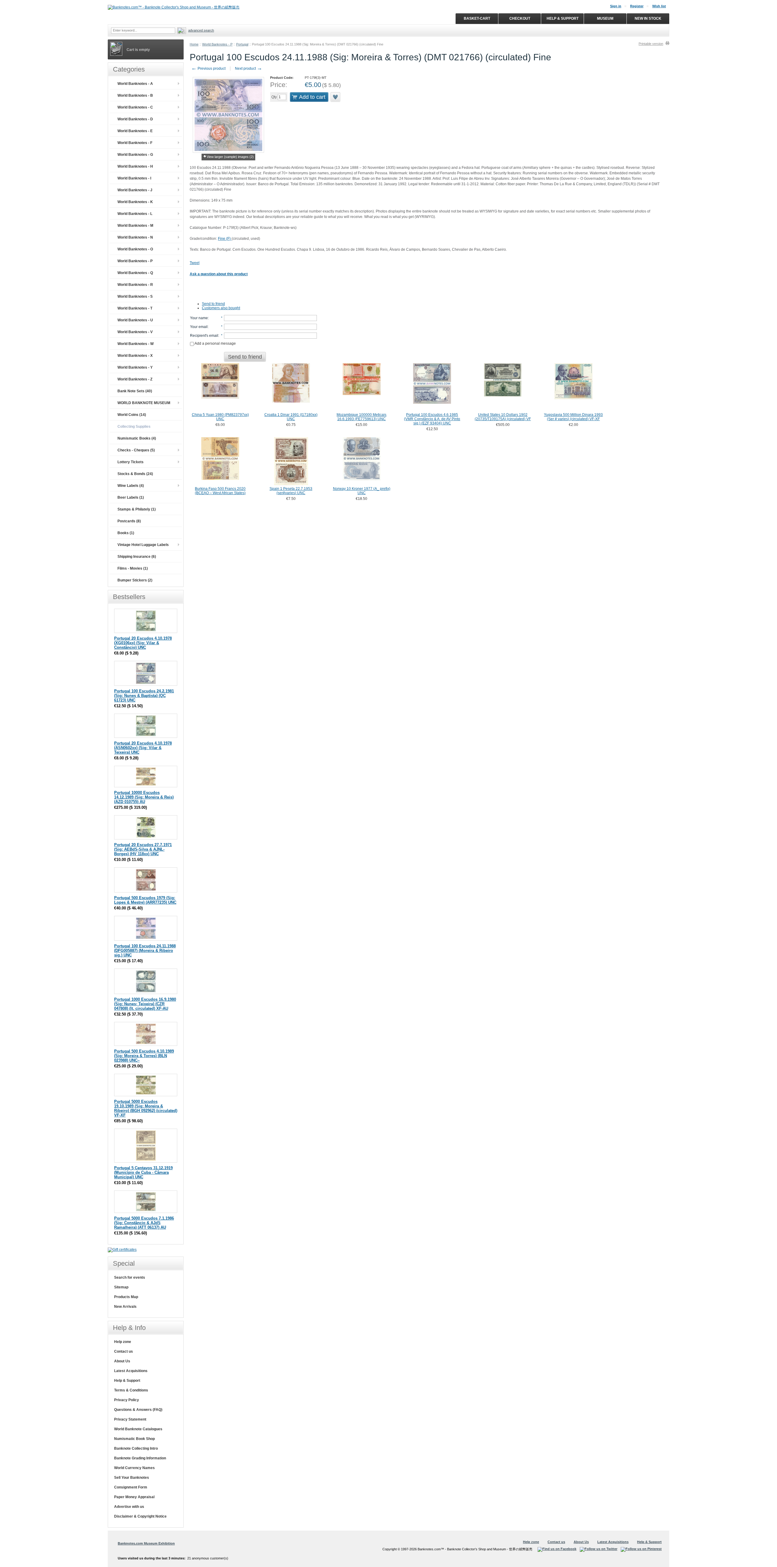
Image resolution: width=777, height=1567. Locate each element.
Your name (199, 318)
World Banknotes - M (135, 225)
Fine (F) (225, 238)
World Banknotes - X (135, 355)
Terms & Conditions (131, 1390)
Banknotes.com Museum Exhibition (146, 1543)
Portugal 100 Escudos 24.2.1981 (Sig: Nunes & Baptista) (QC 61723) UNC (144, 695)
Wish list (659, 6)
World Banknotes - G (135, 154)
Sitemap (121, 1287)
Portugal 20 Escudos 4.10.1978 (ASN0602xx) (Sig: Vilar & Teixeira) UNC (143, 748)
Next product (248, 68)
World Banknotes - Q (135, 273)
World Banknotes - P (217, 44)
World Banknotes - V (135, 332)
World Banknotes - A (135, 84)
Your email (199, 327)
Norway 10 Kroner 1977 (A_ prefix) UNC (361, 491)
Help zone (122, 1342)
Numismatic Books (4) (136, 438)
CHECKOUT (519, 18)
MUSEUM (605, 18)
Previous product (208, 68)
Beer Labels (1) (130, 497)
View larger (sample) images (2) (230, 157)
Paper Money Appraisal (134, 1497)
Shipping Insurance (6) (136, 556)
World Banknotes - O (135, 249)
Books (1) (125, 533)
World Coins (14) (131, 415)
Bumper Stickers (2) (134, 580)
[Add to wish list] (336, 97)
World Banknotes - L (134, 214)
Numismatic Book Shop (134, 1439)
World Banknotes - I (134, 178)
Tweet (194, 263)
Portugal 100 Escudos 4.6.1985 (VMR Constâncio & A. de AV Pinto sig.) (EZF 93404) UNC (432, 419)
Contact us (123, 1351)
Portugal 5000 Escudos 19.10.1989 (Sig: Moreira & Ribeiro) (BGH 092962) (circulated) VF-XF (145, 1108)
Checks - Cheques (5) (136, 450)
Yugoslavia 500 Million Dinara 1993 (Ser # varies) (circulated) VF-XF (573, 417)
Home (194, 44)
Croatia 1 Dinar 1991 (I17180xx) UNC (290, 417)
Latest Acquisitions (131, 1371)
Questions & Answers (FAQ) (138, 1410)
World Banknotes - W (135, 344)
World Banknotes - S (135, 296)
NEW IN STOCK (648, 18)
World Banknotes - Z (134, 379)
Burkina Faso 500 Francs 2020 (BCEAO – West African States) (220, 491)
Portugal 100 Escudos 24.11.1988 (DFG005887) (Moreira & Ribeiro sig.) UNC (145, 950)
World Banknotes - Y (135, 367)
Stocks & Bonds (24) (135, 474)
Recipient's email (204, 335)
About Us (122, 1361)
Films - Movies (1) (132, 568)
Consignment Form (130, 1487)
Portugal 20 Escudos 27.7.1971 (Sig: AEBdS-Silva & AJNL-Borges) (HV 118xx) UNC (143, 849)
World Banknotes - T (134, 308)
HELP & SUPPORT (563, 18)
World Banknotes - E (135, 131)
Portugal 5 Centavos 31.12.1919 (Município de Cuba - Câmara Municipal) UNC (143, 1172)
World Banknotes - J (134, 190)
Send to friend (213, 304)
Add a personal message (215, 343)
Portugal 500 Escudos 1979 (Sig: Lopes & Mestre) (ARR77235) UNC (145, 900)
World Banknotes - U (135, 320)
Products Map (126, 1297)
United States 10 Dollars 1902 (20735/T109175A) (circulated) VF (503, 417)
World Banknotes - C (135, 107)
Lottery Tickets (130, 462)
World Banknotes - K (135, 202)
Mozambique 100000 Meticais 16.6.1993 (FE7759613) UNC (361, 417)
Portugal (242, 44)
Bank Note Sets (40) (134, 391)
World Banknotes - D (135, 119)
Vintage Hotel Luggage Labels (143, 545)
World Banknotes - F (134, 143)
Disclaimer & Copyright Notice (140, 1516)
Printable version (651, 43)
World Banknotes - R (135, 285)
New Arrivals (125, 1306)
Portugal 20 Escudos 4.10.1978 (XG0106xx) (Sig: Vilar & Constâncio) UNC (143, 643)
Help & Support (127, 1380)
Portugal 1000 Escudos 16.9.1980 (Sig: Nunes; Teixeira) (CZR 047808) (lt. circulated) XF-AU (145, 1004)
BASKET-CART (477, 18)
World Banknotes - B (135, 95)
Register (636, 6)
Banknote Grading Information (140, 1458)
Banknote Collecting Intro (136, 1448)
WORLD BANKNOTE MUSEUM (143, 403)
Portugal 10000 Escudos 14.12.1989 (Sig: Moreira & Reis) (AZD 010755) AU (144, 797)
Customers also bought (221, 308)
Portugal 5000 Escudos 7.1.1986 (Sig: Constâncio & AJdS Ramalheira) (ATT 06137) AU (144, 1223)
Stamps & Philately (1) (136, 509)
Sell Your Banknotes (131, 1477)
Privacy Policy (126, 1400)
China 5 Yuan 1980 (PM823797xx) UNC (220, 417)
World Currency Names (134, 1468)
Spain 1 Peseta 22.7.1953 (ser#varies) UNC (291, 491)
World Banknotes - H (135, 166)
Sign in (615, 6)
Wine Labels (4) (130, 486)
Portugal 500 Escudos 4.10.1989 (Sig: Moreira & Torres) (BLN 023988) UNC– (144, 1056)
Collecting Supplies (134, 426)
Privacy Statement (130, 1419)
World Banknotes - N (135, 237)
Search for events (129, 1277)
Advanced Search (201, 30)
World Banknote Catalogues (138, 1429)
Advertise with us (129, 1507)
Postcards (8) (129, 521)
